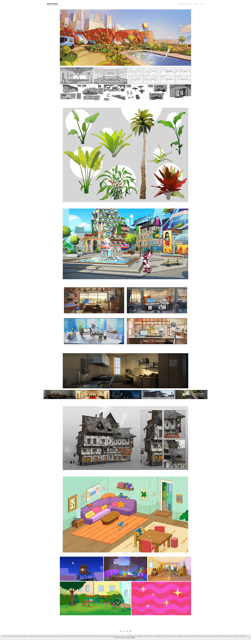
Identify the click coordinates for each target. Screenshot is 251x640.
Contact (201, 4)
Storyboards (182, 4)
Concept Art (189, 4)
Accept (127, 638)
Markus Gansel (52, 4)
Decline (133, 638)
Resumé (196, 4)
